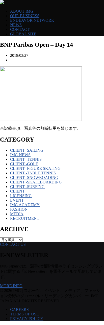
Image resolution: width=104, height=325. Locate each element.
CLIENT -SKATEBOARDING (36, 182)
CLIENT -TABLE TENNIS (33, 173)
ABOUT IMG (21, 11)
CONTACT (20, 29)
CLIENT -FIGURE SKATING (35, 168)
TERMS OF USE (24, 314)
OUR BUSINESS (24, 16)
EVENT (17, 200)
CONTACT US (13, 244)
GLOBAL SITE (23, 34)
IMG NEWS (20, 155)
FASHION (19, 209)
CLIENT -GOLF (24, 164)
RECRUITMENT (24, 218)
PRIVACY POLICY (26, 318)
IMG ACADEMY (25, 205)
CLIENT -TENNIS (26, 159)
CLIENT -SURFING (27, 186)
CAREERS (19, 309)
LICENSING (21, 196)
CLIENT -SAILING (26, 150)
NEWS (16, 25)
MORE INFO (11, 286)
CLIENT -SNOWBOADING (34, 177)
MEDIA (16, 214)
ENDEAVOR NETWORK (32, 20)
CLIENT (17, 191)
